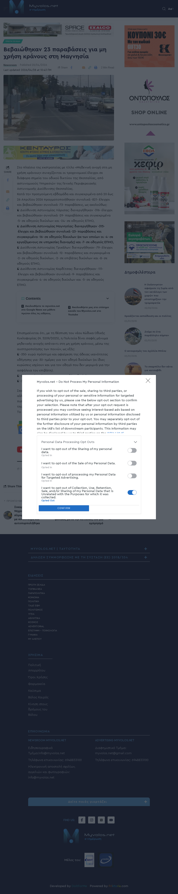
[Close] (149, 381)
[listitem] (89, 442)
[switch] (132, 450)
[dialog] (89, 447)
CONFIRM (64, 508)
